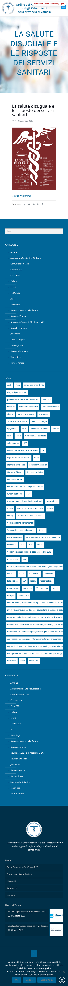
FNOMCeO (15, 293)
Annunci (14, 252)
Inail (12, 299)
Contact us (12, 888)
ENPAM (13, 281)
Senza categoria (17, 340)
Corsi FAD (14, 276)
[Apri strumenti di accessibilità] (62, 980)
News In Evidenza (18, 328)
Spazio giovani (17, 346)
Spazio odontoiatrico (20, 351)
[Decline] (64, 972)
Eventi (13, 287)
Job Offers (15, 334)
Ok (16, 980)
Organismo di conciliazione (19, 874)
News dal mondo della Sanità (24, 311)
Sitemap (11, 895)
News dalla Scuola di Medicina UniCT (27, 322)
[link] (63, 6)
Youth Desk (15, 357)
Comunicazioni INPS (19, 264)
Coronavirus (16, 270)
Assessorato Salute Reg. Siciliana (25, 258)
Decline (29, 980)
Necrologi (15, 305)
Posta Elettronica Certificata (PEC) (22, 867)
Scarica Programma (21, 196)
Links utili (11, 881)
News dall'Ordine (18, 316)
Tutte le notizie (17, 363)
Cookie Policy (46, 980)
